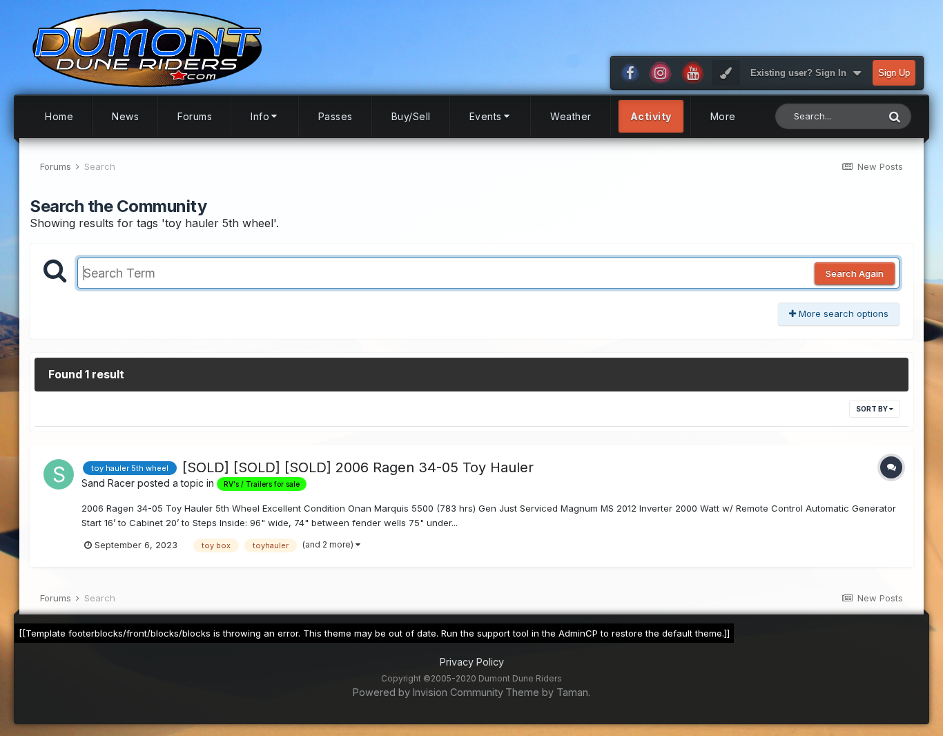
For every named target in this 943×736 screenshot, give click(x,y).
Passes (335, 116)
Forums (194, 116)
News (125, 116)
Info (260, 116)
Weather (571, 116)
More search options (842, 313)
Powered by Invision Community (428, 692)
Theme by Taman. (547, 692)
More (723, 116)
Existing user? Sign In (801, 73)
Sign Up (894, 73)
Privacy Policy (472, 662)
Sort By (872, 409)
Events (485, 116)
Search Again (855, 273)
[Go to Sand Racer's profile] (58, 474)
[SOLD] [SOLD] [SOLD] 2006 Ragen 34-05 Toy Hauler (358, 467)
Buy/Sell (411, 116)
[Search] (894, 116)
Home (59, 116)
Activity (651, 116)
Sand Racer (108, 483)
